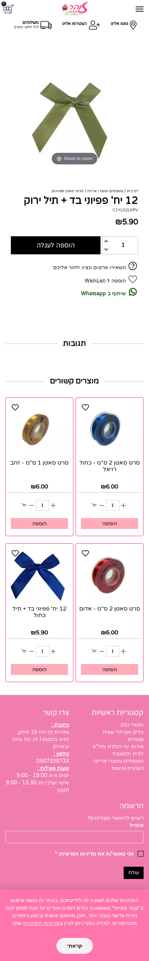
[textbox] (74, 818)
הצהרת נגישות (127, 768)
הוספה (109, 524)
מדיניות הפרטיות (41, 923)
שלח (133, 873)
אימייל (136, 825)
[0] (9, 9)
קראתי (74, 946)
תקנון (63, 790)
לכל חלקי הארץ (26, 27)
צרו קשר (56, 712)
